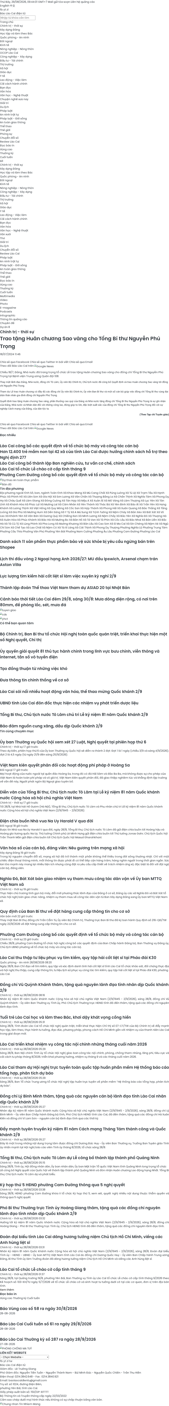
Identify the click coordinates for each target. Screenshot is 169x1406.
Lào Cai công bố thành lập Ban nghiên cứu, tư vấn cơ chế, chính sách (67, 463)
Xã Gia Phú (16, 512)
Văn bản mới (8, 916)
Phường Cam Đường (126, 531)
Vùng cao (6, 149)
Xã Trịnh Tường (99, 512)
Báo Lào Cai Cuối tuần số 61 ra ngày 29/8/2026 (45, 1324)
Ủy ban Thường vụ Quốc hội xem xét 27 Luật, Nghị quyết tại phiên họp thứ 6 (73, 742)
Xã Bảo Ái (132, 504)
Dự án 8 (5, 327)
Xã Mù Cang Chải (94, 493)
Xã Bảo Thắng (147, 508)
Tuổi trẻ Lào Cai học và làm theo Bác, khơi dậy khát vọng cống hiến (65, 1017)
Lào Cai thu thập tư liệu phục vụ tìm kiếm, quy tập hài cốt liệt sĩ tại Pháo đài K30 (78, 957)
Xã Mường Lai (49, 504)
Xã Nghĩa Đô (140, 516)
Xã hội (4, 68)
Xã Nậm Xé (151, 524)
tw (10, 1361)
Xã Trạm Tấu (145, 493)
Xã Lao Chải (34, 527)
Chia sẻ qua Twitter (42, 362)
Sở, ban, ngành (40, 493)
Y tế (2, 76)
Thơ (2, 238)
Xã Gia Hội (46, 496)
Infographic (7, 315)
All (1, 161)
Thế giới (5, 130)
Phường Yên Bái (55, 531)
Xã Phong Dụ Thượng (106, 527)
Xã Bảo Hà (44, 520)
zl (7, 9)
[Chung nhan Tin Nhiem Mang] (20, 1403)
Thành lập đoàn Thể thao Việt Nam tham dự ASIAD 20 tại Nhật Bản (65, 587)
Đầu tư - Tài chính (11, 60)
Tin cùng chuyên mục (17, 731)
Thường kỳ (6, 153)
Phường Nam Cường (79, 531)
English (4, 5)
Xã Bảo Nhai (133, 520)
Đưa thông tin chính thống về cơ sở (34, 680)
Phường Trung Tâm (155, 527)
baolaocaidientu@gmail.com (27, 1380)
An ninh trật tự (9, 114)
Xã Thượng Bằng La (101, 496)
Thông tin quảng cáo (13, 319)
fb (1, 9)
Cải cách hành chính (13, 84)
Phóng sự (6, 134)
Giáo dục (6, 72)
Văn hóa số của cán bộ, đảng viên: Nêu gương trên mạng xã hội (62, 848)
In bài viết (62, 362)
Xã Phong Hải (108, 508)
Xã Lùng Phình (29, 524)
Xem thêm (7, 1290)
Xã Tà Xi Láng (66, 527)
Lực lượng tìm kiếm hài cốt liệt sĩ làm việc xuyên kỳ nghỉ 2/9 (58, 576)
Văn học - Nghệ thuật (14, 95)
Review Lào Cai (10, 141)
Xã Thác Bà (103, 504)
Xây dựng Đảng (10, 30)
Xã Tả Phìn (103, 520)
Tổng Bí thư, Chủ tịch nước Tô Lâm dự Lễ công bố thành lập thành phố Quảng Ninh (79, 1157)
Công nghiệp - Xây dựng (16, 56)
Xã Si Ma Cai (118, 524)
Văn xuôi (5, 234)
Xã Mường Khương (67, 524)
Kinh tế (4, 45)
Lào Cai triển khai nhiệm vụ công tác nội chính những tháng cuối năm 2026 (73, 1044)
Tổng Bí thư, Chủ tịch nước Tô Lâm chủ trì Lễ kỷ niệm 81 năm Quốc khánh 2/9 (74, 714)
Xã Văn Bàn (31, 516)
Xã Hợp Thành (89, 508)
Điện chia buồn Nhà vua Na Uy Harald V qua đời (46, 821)
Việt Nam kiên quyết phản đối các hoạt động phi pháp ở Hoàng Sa (65, 765)
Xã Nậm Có (49, 527)
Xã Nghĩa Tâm (142, 496)
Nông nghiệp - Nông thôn (17, 49)
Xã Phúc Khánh (27, 520)
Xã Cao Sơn (102, 524)
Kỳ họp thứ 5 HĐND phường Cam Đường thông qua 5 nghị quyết (62, 1184)
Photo (4, 304)
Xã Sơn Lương (62, 496)
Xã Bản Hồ (76, 520)
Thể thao (6, 126)
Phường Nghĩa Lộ (131, 527)
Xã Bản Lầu (86, 524)
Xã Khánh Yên (14, 516)
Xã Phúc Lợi (32, 504)
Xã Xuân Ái (97, 500)
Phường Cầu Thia (11, 531)
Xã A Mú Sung (80, 512)
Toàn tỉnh (56, 493)
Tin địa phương (12, 489)
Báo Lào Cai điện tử (12, 13)
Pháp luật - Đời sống (13, 118)
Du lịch (4, 107)
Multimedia (7, 296)
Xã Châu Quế (13, 500)
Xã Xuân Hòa (8, 520)
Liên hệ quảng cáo (83, 2)
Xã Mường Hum (33, 512)
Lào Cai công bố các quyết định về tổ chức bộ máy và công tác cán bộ (69, 446)
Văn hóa (5, 91)
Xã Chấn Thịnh (123, 496)
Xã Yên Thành (86, 504)
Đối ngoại (6, 41)
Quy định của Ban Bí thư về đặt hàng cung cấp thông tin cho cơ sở (65, 911)
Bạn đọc (5, 87)
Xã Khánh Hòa (15, 504)
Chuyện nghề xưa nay (14, 99)
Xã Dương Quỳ (48, 516)
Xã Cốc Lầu (117, 520)
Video (4, 300)
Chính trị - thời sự (11, 26)
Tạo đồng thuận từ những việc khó (33, 668)
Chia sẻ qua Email (81, 362)
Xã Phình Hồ (15, 496)
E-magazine (8, 308)
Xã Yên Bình (118, 504)
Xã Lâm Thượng (130, 500)
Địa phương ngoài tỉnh (15, 493)
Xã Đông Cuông (51, 500)
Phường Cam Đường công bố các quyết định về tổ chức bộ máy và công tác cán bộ (82, 474)
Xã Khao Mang (73, 493)
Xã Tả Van (89, 520)
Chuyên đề (7, 323)
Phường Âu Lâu (103, 531)
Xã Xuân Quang (127, 508)
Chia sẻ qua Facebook (14, 362)
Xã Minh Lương (88, 516)
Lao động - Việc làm (13, 80)
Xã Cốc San (72, 508)
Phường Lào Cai (150, 531)
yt (4, 9)
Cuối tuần (6, 157)
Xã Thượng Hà (157, 516)
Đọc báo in (7, 145)
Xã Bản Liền (150, 520)
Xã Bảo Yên (124, 516)
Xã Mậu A (83, 500)
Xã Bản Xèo (134, 512)
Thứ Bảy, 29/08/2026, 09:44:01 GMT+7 (23, 2)
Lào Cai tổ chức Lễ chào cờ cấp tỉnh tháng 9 (43, 469)
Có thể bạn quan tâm (17, 623)
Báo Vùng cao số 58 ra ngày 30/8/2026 (38, 1308)
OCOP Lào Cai (9, 53)
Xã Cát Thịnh (83, 527)
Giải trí (4, 103)
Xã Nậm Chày (118, 512)
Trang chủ (6, 22)
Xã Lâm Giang (31, 500)
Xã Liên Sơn (31, 496)
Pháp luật (6, 111)
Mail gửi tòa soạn (59, 2)
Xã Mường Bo (60, 520)
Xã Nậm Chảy (107, 516)
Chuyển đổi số (9, 138)
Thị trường (6, 64)
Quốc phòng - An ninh (14, 37)
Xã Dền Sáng (52, 512)
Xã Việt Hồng (38, 508)
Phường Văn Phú (34, 531)
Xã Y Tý (66, 512)
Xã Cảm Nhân (67, 504)
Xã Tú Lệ (131, 493)
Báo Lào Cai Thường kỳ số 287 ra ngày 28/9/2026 (48, 1339)
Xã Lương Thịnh (19, 508)
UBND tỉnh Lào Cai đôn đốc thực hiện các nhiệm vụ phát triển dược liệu (69, 703)
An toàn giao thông (12, 122)
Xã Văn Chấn (79, 496)
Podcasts (6, 311)
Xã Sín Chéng (135, 524)
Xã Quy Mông (56, 508)
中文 (12, 5)
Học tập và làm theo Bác (16, 33)
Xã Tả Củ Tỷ (12, 524)
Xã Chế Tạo (18, 527)
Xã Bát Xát (149, 512)
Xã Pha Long (46, 524)
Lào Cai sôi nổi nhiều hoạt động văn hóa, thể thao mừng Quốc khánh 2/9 (71, 691)
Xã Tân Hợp (69, 500)
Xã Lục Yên (148, 500)
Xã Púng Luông (115, 493)
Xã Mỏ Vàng (112, 500)
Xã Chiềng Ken (68, 516)
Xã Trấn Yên (147, 504)
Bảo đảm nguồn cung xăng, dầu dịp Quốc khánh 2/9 (51, 726)
